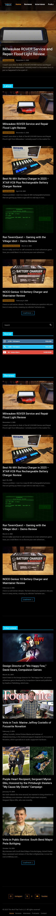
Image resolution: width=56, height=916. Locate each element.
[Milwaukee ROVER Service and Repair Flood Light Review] (28, 39)
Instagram (18, 896)
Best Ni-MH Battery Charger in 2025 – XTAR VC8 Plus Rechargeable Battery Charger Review (26, 182)
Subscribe (47, 352)
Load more (27, 313)
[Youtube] (37, 896)
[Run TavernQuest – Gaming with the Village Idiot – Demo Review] (28, 219)
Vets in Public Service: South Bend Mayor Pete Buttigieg (28, 841)
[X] (27, 896)
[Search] (50, 325)
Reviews (9, 375)
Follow (48, 341)
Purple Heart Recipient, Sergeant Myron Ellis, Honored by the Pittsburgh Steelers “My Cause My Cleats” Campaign (27, 783)
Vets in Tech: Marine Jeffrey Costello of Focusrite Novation (27, 724)
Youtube (44, 896)
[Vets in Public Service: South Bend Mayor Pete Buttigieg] (28, 821)
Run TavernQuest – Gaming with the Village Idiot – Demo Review (24, 239)
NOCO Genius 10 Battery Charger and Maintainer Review (25, 294)
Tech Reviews (8, 60)
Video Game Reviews (11, 246)
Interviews (10, 628)
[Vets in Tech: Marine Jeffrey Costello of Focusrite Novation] (28, 704)
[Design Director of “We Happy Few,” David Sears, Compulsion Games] (28, 647)
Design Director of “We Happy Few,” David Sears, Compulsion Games (24, 668)
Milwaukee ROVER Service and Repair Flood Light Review (27, 52)
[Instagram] (11, 896)
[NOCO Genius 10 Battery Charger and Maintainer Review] (28, 273)
